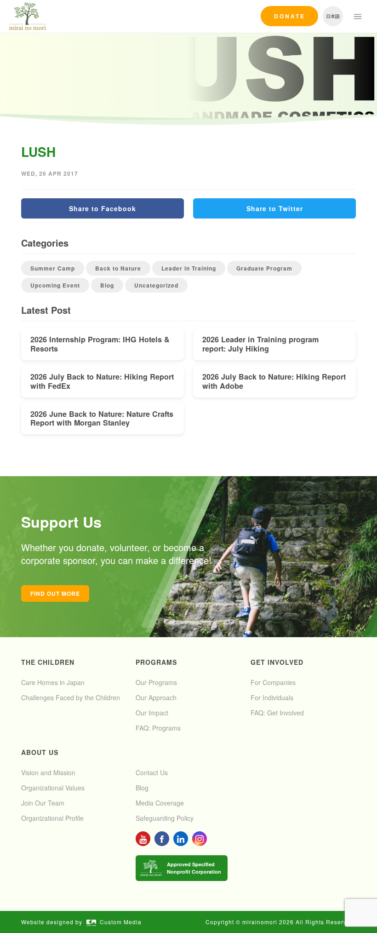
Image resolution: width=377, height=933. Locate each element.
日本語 (333, 16)
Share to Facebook (102, 208)
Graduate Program (264, 268)
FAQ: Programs (158, 727)
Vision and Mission (48, 772)
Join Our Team (42, 802)
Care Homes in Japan (53, 682)
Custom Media (121, 922)
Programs (156, 662)
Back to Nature (118, 268)
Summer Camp (52, 268)
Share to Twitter (274, 208)
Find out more (55, 593)
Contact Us (152, 772)
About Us (39, 752)
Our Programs (156, 682)
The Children (47, 662)
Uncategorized (156, 285)
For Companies (273, 682)
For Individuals (272, 697)
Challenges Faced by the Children (70, 697)
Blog (107, 285)
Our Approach (156, 697)
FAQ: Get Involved (277, 712)
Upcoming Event (55, 285)
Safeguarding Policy (165, 818)
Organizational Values (53, 787)
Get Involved (277, 662)
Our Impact (152, 712)
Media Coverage (160, 802)
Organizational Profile (52, 818)
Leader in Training (188, 268)
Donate (289, 16)
